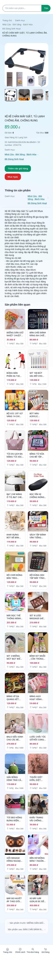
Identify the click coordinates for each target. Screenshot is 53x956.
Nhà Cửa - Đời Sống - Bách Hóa (17, 24)
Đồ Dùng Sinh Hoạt (11, 28)
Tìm (46, 8)
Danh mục (20, 20)
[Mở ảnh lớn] (26, 65)
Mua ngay (13, 176)
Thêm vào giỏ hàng (18, 168)
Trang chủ (7, 20)
